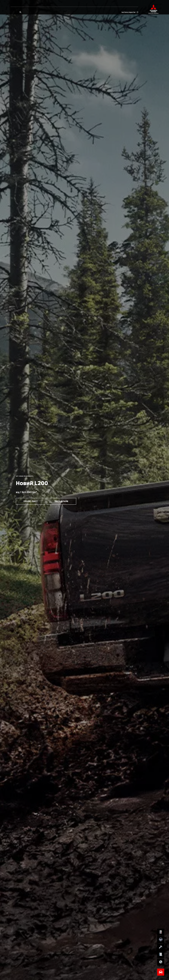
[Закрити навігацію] (160, 972)
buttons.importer (129, 12)
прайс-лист (31, 501)
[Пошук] (20, 12)
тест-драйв (61, 501)
